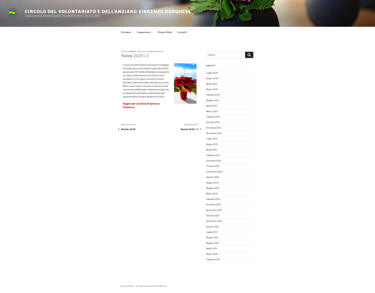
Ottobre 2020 (213, 166)
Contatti (182, 32)
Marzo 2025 (212, 89)
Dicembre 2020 (213, 160)
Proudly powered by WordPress (151, 286)
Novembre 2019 (214, 210)
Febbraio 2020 (213, 199)
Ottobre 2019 (212, 215)
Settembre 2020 (214, 171)
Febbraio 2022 (213, 117)
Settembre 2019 (214, 221)
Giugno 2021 (212, 144)
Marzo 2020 (212, 193)
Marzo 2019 (212, 254)
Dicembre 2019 (213, 204)
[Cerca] (249, 55)
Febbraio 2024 (213, 95)
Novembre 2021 (214, 133)
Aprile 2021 (211, 149)
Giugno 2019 (212, 237)
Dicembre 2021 (213, 128)
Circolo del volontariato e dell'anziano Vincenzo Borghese (108, 11)
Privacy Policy (165, 32)
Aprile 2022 (211, 106)
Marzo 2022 (212, 111)
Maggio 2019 (212, 243)
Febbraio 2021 (213, 155)
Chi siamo (126, 32)
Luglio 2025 (212, 73)
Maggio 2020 (212, 188)
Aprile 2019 (211, 248)
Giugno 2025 (212, 78)
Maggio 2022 (212, 100)
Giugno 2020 (212, 182)
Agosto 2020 (212, 177)
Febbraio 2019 (213, 259)
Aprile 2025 (211, 84)
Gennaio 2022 (213, 122)
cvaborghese (155, 51)
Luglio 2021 (211, 138)
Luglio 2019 (211, 232)
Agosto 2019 (212, 226)
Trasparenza (143, 32)
